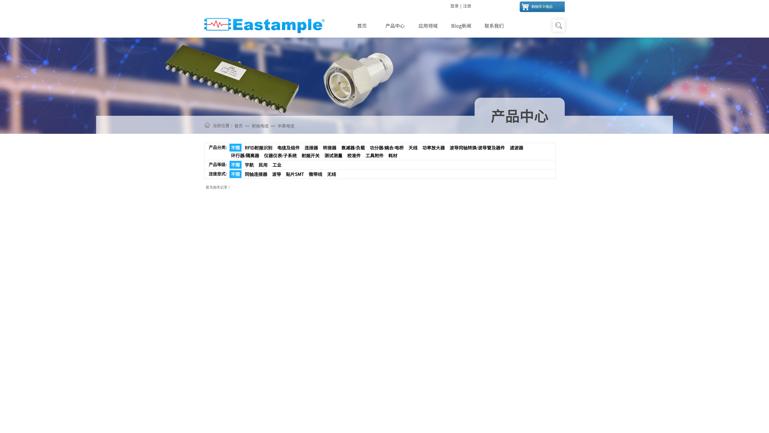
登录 (454, 6)
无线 (331, 174)
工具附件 (375, 155)
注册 (467, 6)
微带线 (315, 174)
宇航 (249, 164)
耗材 (392, 155)
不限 (235, 147)
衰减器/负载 (353, 147)
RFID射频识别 (258, 147)
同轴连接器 (256, 174)
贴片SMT (295, 174)
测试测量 (333, 155)
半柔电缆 (286, 126)
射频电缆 (260, 126)
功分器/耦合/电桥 (387, 147)
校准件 (354, 155)
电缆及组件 (288, 147)
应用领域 (428, 25)
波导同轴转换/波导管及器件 (477, 147)
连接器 (311, 147)
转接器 (329, 147)
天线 (413, 147)
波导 (276, 174)
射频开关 (311, 155)
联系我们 (494, 25)
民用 (263, 164)
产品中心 (395, 25)
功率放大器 (433, 147)
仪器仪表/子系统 (280, 155)
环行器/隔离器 (245, 155)
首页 (362, 25)
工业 (276, 164)
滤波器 (516, 147)
